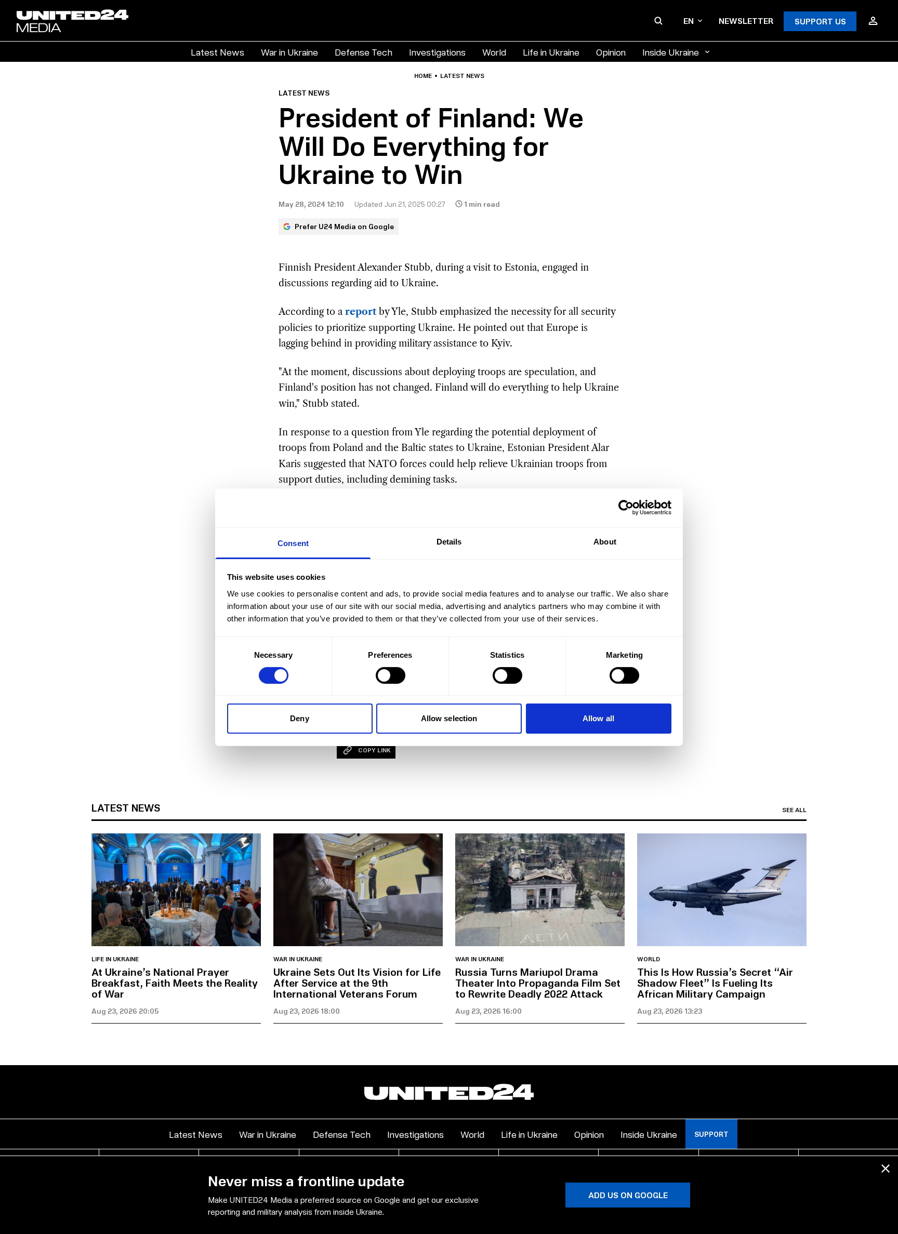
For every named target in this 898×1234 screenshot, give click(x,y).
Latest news (462, 76)
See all (794, 810)
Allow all (598, 718)
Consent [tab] (293, 542)
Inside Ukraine (670, 51)
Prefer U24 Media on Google (344, 226)
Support (711, 1134)
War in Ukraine (289, 51)
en (688, 20)
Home (423, 76)
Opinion (611, 51)
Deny (299, 718)
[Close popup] (885, 1168)
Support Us (820, 21)
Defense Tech (363, 51)
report (360, 311)
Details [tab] (449, 541)
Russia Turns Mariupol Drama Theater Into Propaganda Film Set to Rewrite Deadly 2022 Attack (537, 982)
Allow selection (449, 718)
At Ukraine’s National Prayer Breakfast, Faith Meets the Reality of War (174, 982)
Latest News (217, 51)
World (494, 51)
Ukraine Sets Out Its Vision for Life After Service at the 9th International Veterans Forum (357, 982)
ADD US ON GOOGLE (628, 1195)
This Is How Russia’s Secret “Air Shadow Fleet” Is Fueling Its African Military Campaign (715, 982)
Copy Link (374, 750)
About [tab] (604, 541)
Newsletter (746, 20)
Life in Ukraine (551, 51)
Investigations (437, 51)
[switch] (390, 675)
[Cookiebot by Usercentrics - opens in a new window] (625, 507)
